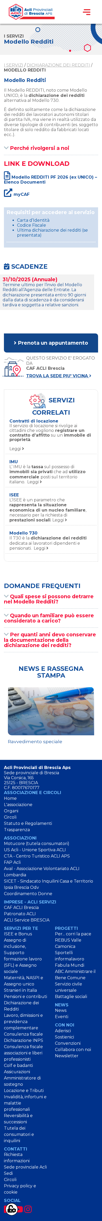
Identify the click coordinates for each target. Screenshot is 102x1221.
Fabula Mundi (69, 965)
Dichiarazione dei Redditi (58, 65)
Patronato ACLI (20, 913)
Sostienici (64, 1037)
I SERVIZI (13, 65)
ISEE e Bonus (18, 933)
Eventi (61, 1016)
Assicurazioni (17, 1071)
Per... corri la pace (73, 933)
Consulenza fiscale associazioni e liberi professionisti (23, 1053)
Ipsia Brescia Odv (21, 887)
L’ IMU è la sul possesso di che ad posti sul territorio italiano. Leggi (47, 474)
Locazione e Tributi (24, 1090)
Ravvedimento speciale (35, 741)
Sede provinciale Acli (25, 1167)
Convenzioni (68, 1043)
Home (10, 798)
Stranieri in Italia (20, 990)
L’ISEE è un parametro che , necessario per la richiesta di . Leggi (47, 510)
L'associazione (18, 804)
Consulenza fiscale (23, 1034)
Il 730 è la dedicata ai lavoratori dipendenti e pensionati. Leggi (48, 543)
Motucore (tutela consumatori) (36, 843)
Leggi (50, 437)
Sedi (8, 1173)
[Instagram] (28, 1209)
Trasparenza (17, 829)
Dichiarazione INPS (23, 1040)
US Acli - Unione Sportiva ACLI (35, 849)
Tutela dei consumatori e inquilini (19, 1134)
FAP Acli (12, 862)
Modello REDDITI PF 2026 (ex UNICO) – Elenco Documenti (50, 180)
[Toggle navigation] (86, 12)
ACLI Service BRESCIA (26, 920)
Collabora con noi (73, 1049)
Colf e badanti (18, 1065)
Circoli (10, 817)
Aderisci (63, 1030)
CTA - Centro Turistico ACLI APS (37, 856)
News (60, 1010)
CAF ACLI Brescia (21, 907)
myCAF (21, 194)
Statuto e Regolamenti (28, 823)
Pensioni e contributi (25, 996)
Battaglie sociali (71, 996)
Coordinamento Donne (28, 893)
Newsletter (66, 1055)
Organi (11, 810)
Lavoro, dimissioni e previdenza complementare (23, 1021)
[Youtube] (18, 1209)
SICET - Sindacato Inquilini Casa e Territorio (48, 881)
